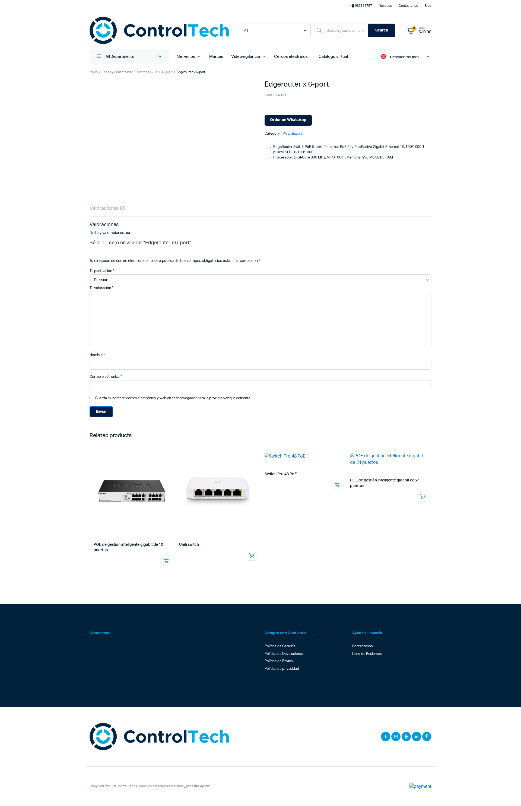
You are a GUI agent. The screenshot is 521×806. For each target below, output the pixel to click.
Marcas (216, 57)
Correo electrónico (106, 377)
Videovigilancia (245, 57)
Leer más (166, 561)
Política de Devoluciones (284, 654)
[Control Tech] (159, 30)
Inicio (94, 72)
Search (381, 30)
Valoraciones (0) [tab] (108, 208)
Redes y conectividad (117, 72)
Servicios (186, 57)
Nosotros (385, 5)
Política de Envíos (279, 661)
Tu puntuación (102, 271)
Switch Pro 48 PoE (281, 474)
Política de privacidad (282, 669)
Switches (144, 72)
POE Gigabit (164, 72)
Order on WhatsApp (288, 120)
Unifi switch (189, 545)
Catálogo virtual (333, 57)
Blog (428, 5)
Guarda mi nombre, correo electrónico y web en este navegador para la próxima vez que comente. (173, 398)
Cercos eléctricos (291, 57)
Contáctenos (408, 5)
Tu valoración (101, 288)
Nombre (97, 355)
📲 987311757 (361, 5)
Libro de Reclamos (367, 654)
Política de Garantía (280, 646)
